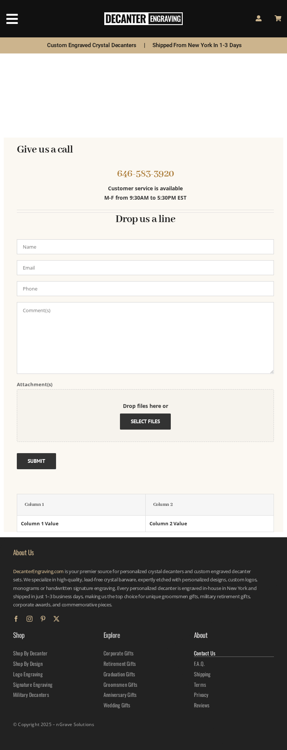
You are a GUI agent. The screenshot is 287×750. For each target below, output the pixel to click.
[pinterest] (43, 619)
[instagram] (30, 619)
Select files (145, 421)
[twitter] (56, 619)
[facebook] (16, 619)
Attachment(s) (34, 384)
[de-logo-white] (143, 14)
